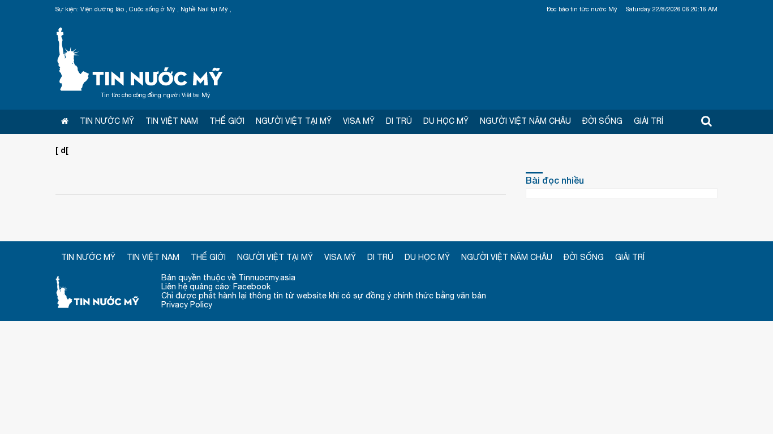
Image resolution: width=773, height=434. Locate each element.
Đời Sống (602, 120)
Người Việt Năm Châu (525, 120)
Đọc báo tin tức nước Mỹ (582, 9)
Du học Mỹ (446, 120)
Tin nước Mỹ (140, 57)
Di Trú (399, 120)
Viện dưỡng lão (102, 9)
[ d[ (61, 150)
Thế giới (226, 120)
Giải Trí (648, 120)
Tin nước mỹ (97, 291)
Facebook (251, 286)
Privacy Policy (186, 304)
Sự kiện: (67, 9)
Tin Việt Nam (171, 120)
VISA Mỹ (359, 120)
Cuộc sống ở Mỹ (152, 9)
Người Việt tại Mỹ (294, 120)
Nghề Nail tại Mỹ (204, 9)
